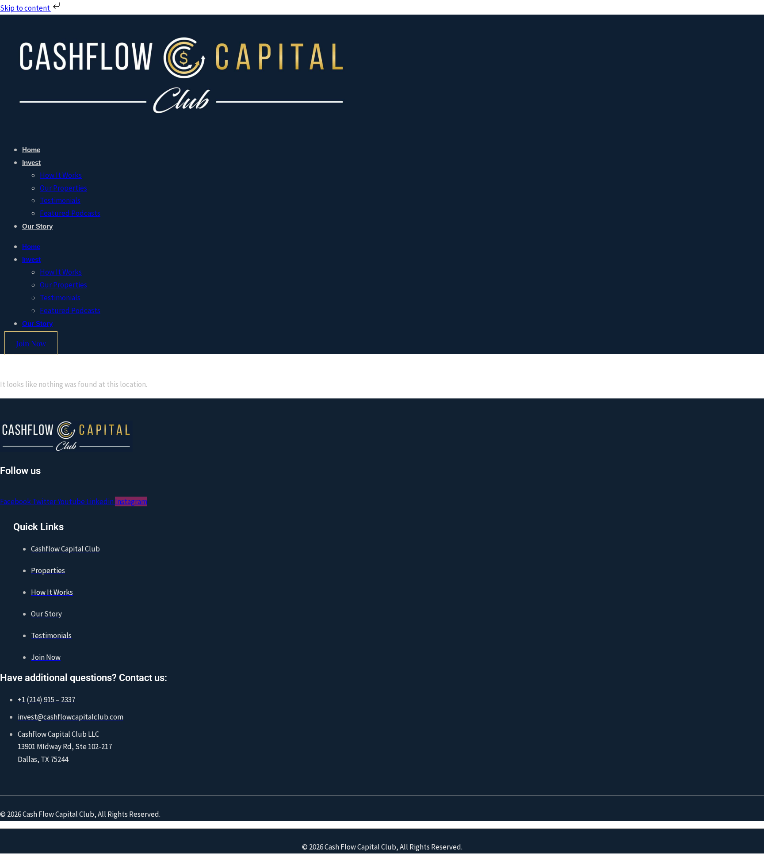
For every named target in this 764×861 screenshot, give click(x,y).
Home (31, 149)
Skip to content (25, 8)
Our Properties (63, 188)
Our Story (37, 226)
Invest (31, 162)
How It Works (61, 175)
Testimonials (60, 200)
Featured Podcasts (70, 213)
